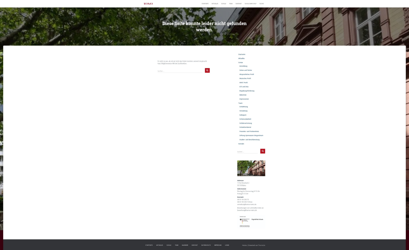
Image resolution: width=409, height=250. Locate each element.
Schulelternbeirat (245, 127)
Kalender (185, 245)
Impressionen (244, 99)
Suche (262, 4)
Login (227, 245)
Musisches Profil (245, 78)
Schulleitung (243, 107)
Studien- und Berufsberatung (249, 140)
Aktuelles (215, 4)
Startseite (205, 4)
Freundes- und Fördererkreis (249, 131)
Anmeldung (243, 66)
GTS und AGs (243, 87)
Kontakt (239, 4)
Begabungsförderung (246, 91)
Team (231, 4)
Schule (223, 4)
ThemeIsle (261, 245)
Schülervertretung (245, 123)
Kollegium (242, 115)
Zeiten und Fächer (245, 70)
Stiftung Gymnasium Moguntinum (251, 135)
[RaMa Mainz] (148, 3)
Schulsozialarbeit (245, 119)
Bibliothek (242, 95)
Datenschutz (206, 245)
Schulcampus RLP (250, 4)
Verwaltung (243, 111)
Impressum (217, 245)
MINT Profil (243, 83)
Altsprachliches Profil (246, 74)
